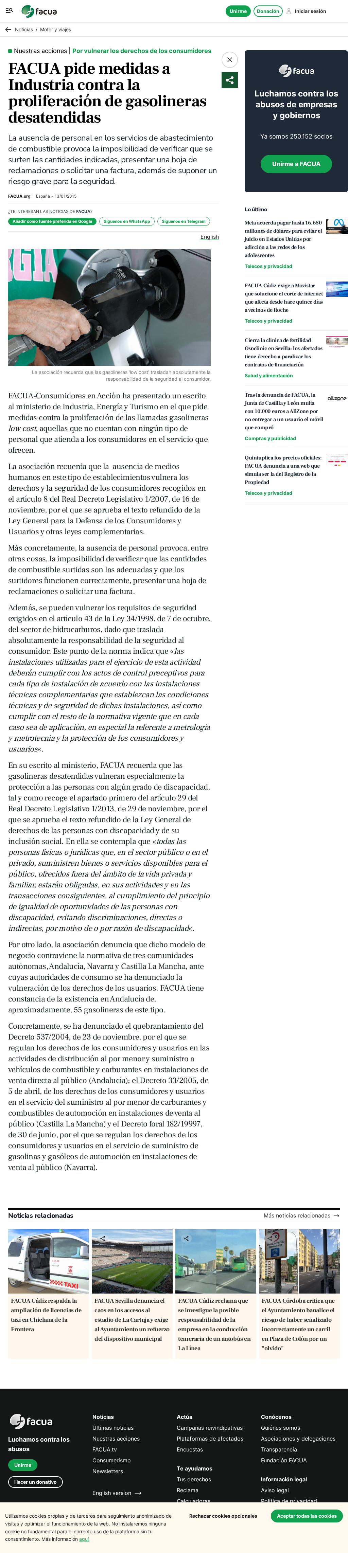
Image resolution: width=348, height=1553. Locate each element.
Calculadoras (193, 1501)
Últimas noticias (113, 1428)
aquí (84, 1539)
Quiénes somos (280, 1428)
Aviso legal (275, 1490)
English (210, 237)
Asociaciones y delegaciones (298, 1438)
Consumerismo (111, 1460)
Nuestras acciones (116, 1438)
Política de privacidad (289, 1501)
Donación (268, 11)
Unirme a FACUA (296, 163)
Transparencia (279, 1449)
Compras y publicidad (270, 438)
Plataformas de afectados (210, 1438)
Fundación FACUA (284, 1460)
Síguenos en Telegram (184, 221)
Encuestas (190, 1449)
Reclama (187, 1490)
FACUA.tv (104, 1449)
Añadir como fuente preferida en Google (52, 221)
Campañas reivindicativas (210, 1428)
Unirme (238, 11)
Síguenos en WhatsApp (127, 221)
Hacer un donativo (35, 1482)
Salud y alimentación (269, 375)
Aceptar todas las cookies (307, 1516)
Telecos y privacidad (268, 266)
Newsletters (107, 1471)
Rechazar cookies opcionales (223, 1516)
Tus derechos (194, 1479)
